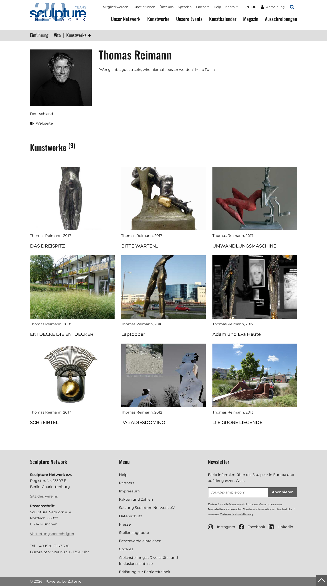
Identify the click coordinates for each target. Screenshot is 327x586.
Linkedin (285, 527)
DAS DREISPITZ (47, 246)
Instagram (226, 527)
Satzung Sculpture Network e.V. (147, 508)
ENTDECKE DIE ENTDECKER (61, 334)
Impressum (129, 491)
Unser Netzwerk (126, 18)
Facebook (256, 527)
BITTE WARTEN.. (139, 246)
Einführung (39, 35)
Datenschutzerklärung (236, 514)
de (253, 7)
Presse (125, 524)
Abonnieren (283, 492)
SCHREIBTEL (44, 422)
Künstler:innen (144, 7)
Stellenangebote (134, 533)
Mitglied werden (115, 7)
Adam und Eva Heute (236, 334)
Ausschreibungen (281, 18)
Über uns (166, 7)
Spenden (185, 7)
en (246, 7)
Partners (202, 7)
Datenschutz (130, 516)
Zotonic (74, 581)
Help (217, 7)
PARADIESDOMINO (143, 422)
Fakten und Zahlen (136, 499)
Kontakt (231, 7)
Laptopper (133, 334)
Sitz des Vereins (44, 496)
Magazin (250, 18)
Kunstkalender (222, 18)
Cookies (126, 549)
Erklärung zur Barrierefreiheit (145, 572)
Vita (57, 35)
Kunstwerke (158, 18)
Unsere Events (189, 18)
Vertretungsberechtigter (52, 534)
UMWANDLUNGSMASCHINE (244, 246)
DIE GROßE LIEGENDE (237, 422)
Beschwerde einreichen (140, 541)
